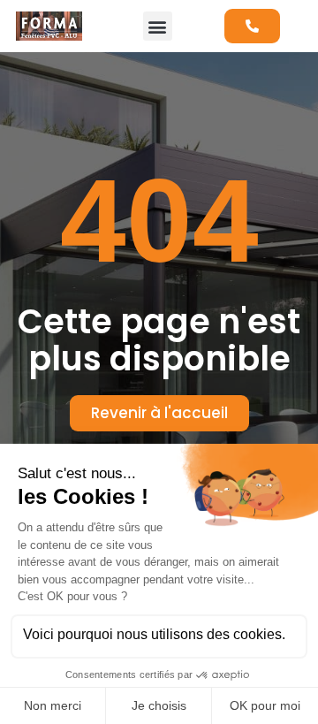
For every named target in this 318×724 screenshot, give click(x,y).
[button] (157, 26)
